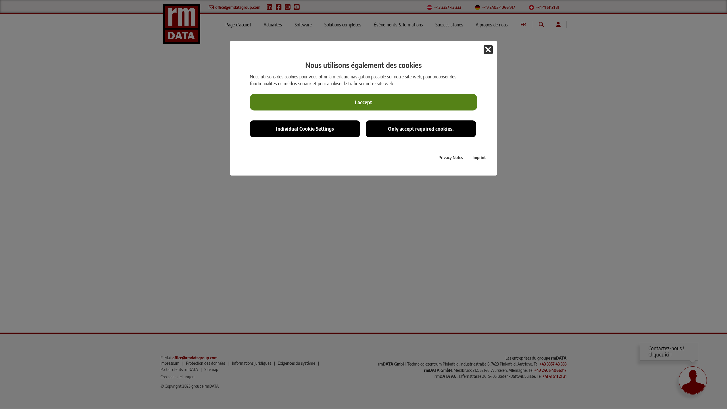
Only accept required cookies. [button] (421, 129)
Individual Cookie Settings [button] (305, 129)
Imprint (479, 157)
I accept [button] (363, 102)
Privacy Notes (450, 157)
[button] (488, 49)
